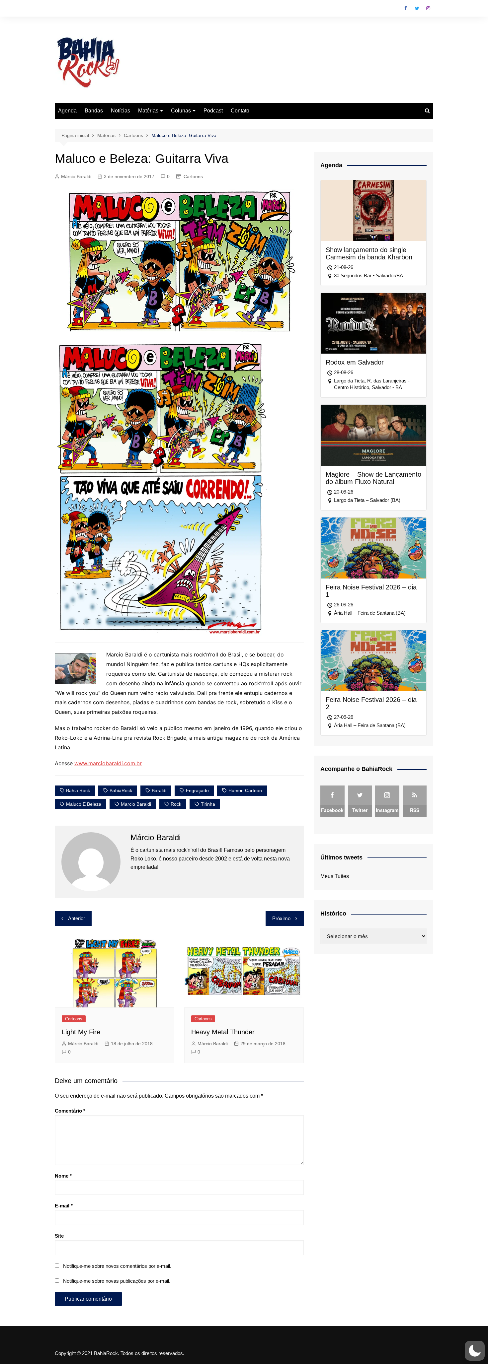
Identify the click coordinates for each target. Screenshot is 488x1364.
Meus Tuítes (334, 876)
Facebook (406, 8)
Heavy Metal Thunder (223, 1032)
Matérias (148, 110)
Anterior (76, 918)
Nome (63, 1176)
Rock (176, 804)
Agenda (67, 110)
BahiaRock (121, 790)
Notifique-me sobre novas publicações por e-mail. (116, 1281)
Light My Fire (81, 1032)
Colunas (181, 110)
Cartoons (193, 176)
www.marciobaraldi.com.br (108, 763)
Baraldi (159, 790)
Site (59, 1236)
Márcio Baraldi (76, 176)
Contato (240, 110)
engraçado (197, 790)
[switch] (475, 1351)
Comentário (70, 1111)
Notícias (120, 110)
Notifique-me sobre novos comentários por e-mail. (117, 1266)
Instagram (428, 8)
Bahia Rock (78, 790)
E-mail (64, 1205)
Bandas (94, 110)
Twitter (417, 8)
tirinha (208, 804)
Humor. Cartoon (245, 790)
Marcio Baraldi (136, 804)
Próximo (281, 918)
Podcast (213, 110)
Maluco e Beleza (83, 804)
